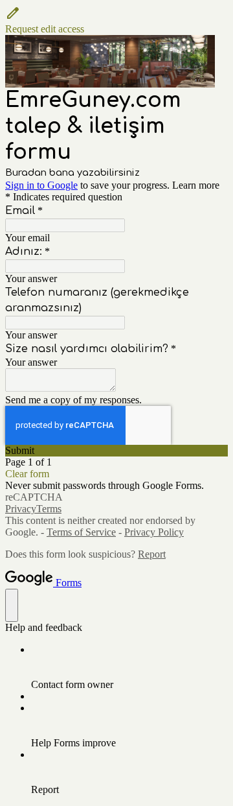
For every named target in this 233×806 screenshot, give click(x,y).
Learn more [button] (195, 185)
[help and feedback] (11, 605)
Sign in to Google (41, 185)
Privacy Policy (154, 532)
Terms (48, 508)
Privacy (20, 508)
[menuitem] (129, 667)
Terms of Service (81, 532)
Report (152, 554)
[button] (116, 20)
